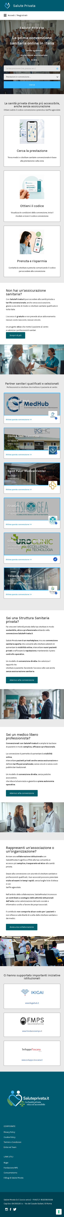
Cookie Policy (9, 1137)
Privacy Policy (9, 1132)
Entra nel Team (10, 1147)
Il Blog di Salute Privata (13, 1178)
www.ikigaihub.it (32, 1003)
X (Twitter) (14, 1209)
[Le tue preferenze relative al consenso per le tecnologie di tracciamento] (59, 1212)
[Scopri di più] (15, 337)
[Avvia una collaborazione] (21, 928)
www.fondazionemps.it (32, 1031)
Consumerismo (10, 1173)
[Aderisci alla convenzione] (22, 681)
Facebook (10, 1209)
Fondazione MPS (11, 1168)
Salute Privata (24, 6)
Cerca (32, 84)
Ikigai (6, 1163)
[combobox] (32, 77)
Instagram (6, 1209)
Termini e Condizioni (12, 1142)
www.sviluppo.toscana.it (32, 1060)
